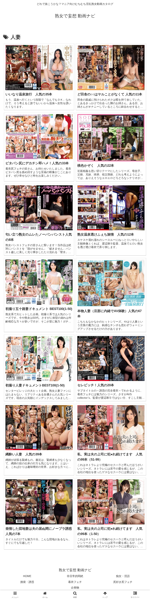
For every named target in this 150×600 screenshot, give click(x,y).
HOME (27, 576)
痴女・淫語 (123, 576)
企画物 (75, 587)
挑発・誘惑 (27, 581)
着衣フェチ (75, 581)
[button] (138, 421)
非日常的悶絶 (75, 576)
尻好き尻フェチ (122, 581)
